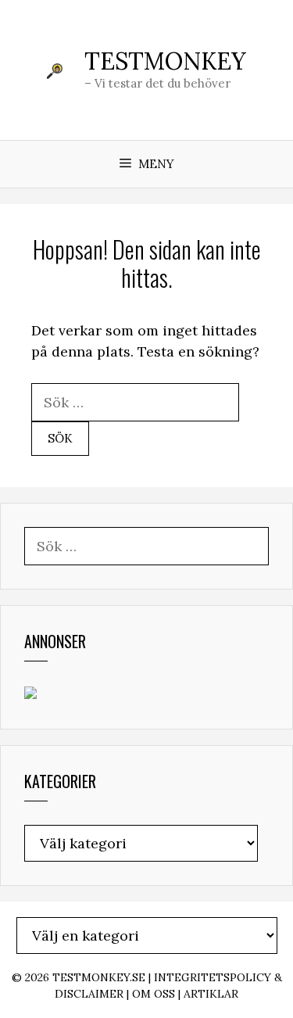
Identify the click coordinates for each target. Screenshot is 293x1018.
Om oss (153, 994)
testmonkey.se (98, 977)
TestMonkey (165, 61)
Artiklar (211, 994)
